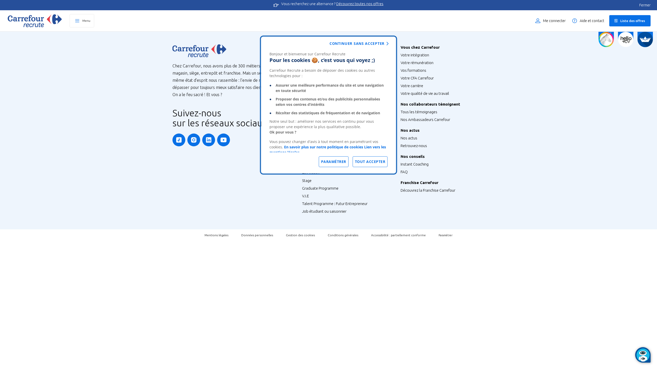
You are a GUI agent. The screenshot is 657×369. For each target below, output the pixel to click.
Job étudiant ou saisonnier (324, 211)
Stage (307, 180)
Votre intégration (415, 55)
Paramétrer (445, 235)
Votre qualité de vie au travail (425, 93)
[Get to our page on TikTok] (178, 140)
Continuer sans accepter (357, 43)
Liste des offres (632, 21)
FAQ (404, 172)
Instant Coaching (415, 164)
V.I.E (305, 196)
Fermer (645, 5)
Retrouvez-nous (414, 146)
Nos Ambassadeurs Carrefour (425, 119)
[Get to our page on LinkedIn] (208, 140)
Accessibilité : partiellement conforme (398, 235)
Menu (86, 20)
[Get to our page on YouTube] (223, 140)
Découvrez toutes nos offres (359, 4)
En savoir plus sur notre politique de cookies (323, 147)
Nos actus (409, 138)
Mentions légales (216, 235)
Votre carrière (412, 86)
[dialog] (328, 105)
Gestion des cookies (300, 235)
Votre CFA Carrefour (417, 78)
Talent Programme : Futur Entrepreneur (335, 203)
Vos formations (413, 70)
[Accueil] (35, 20)
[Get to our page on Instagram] (193, 140)
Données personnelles (257, 235)
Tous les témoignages (419, 112)
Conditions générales (343, 235)
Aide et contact (592, 21)
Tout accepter (370, 161)
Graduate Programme (320, 188)
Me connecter (554, 21)
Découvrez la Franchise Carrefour (428, 190)
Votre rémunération (417, 62)
